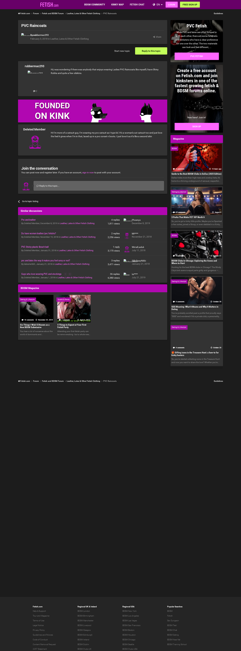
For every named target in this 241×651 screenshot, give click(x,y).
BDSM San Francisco (131, 625)
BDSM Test (172, 625)
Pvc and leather (28, 219)
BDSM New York (129, 611)
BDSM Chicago (128, 640)
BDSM (169, 611)
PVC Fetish (196, 56)
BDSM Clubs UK (84, 649)
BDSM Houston (129, 635)
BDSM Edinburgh (85, 635)
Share (158, 37)
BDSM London (84, 611)
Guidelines (218, 13)
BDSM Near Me (173, 640)
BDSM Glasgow (84, 630)
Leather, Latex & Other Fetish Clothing (69, 38)
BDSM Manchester (85, 620)
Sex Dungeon (173, 620)
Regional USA (128, 606)
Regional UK (83, 606)
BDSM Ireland (83, 640)
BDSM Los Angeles (130, 616)
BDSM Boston (128, 630)
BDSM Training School (177, 644)
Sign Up (196, 126)
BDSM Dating (173, 635)
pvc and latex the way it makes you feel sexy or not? (45, 260)
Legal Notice (38, 625)
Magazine (45, 616)
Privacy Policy (39, 630)
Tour (35, 616)
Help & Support (39, 611)
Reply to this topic (151, 51)
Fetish (170, 616)
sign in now (88, 172)
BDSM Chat (172, 630)
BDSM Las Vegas (129, 620)
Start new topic (122, 51)
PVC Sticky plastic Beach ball (35, 246)
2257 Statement (40, 649)
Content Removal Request (44, 644)
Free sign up (190, 4)
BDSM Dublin (83, 644)
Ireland (94, 606)
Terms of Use (38, 620)
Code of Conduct (40, 640)
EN (158, 4)
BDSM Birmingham (86, 616)
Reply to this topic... (49, 185)
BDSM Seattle (128, 644)
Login (171, 4)
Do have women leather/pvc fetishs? (38, 233)
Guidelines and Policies (43, 635)
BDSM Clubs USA (130, 649)
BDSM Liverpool (84, 625)
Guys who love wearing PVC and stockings (41, 274)
